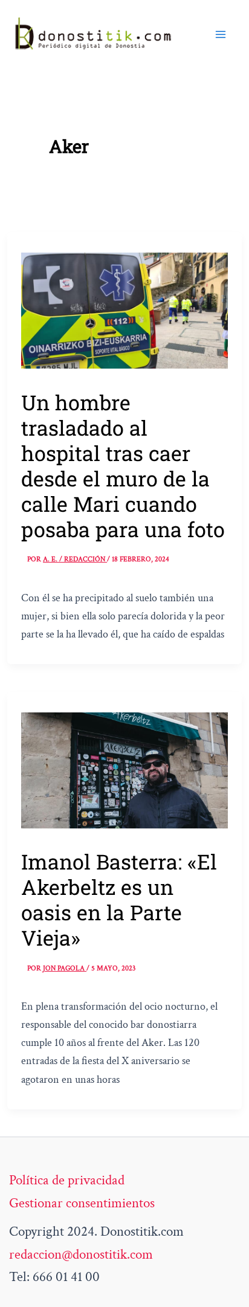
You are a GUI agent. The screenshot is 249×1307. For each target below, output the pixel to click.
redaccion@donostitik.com (81, 1254)
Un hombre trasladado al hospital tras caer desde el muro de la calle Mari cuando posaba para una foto (123, 466)
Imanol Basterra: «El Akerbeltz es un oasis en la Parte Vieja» (119, 899)
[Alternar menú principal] (220, 34)
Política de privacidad (66, 1180)
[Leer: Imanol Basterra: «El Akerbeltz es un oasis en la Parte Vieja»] (124, 769)
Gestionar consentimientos (82, 1203)
